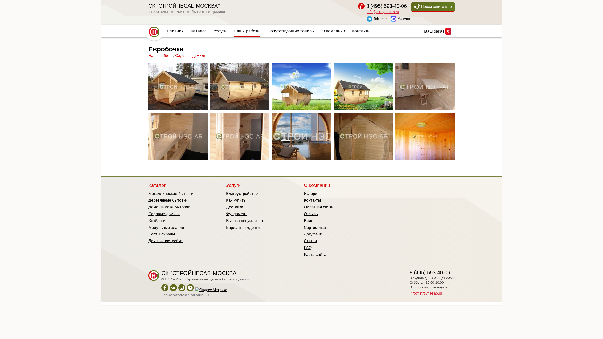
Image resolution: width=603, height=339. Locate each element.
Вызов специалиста (244, 220)
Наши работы (247, 31)
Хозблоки (157, 220)
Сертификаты (316, 227)
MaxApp (404, 18)
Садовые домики (190, 56)
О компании (333, 31)
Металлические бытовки (171, 193)
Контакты (361, 31)
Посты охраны (161, 234)
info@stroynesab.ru (383, 12)
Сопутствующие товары (291, 31)
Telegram (380, 18)
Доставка (234, 207)
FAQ (308, 248)
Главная (175, 31)
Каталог (198, 31)
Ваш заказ (436, 31)
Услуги (220, 31)
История (311, 193)
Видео (309, 220)
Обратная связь (318, 207)
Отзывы (311, 214)
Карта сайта (315, 254)
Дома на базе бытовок (169, 207)
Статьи (310, 241)
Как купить (236, 200)
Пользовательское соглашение (185, 295)
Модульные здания (166, 227)
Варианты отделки (243, 227)
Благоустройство (242, 193)
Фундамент (236, 214)
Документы (314, 234)
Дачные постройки (165, 241)
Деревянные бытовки (167, 200)
